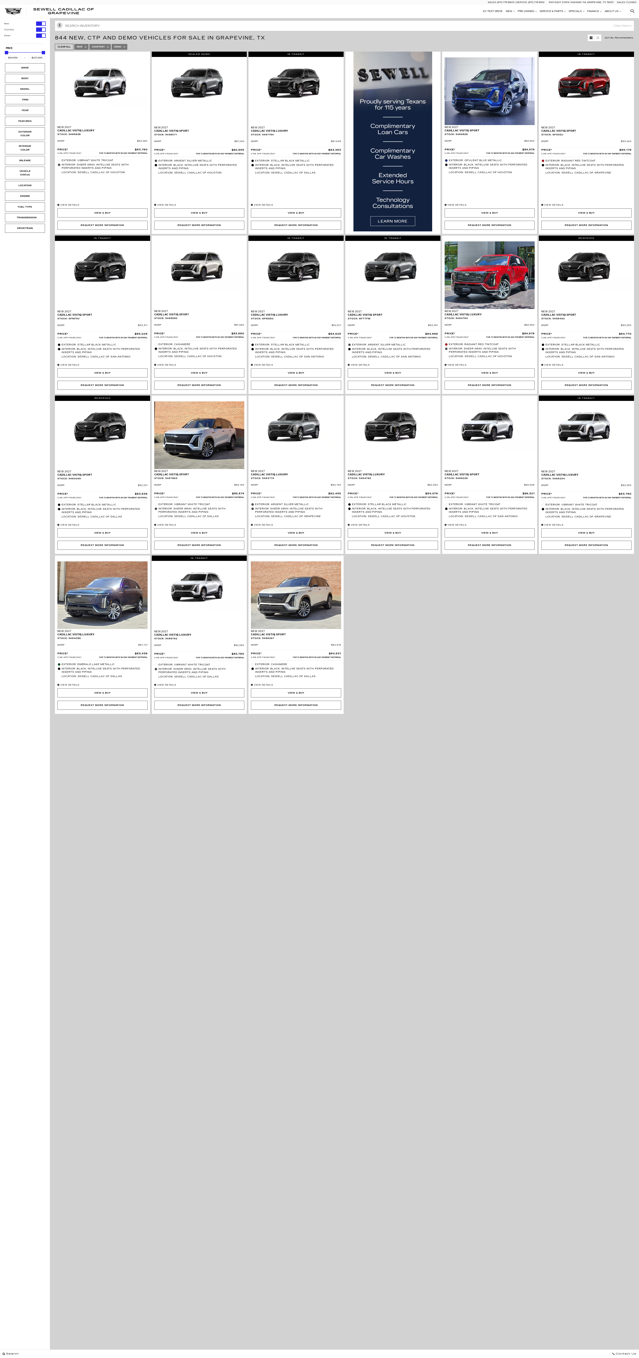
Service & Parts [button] (551, 12)
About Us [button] (611, 12)
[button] (632, 11)
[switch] (25, 23)
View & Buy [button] (102, 213)
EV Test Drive (493, 11)
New (6, 23)
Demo (7, 35)
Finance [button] (593, 12)
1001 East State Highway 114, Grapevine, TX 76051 (581, 2)
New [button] (510, 12)
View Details (69, 205)
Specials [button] (575, 12)
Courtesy (9, 29)
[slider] (6, 52)
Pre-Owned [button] (526, 12)
